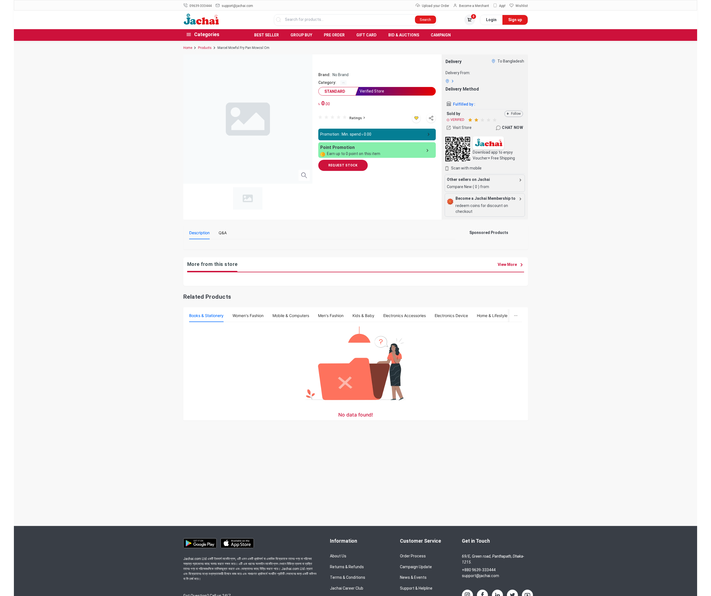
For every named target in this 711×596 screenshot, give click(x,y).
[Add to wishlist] (416, 118)
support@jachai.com (480, 575)
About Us (338, 556)
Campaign (441, 35)
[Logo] (201, 23)
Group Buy (301, 35)
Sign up (515, 20)
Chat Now (512, 127)
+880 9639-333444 (478, 570)
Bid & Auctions (403, 35)
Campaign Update (416, 567)
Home (187, 48)
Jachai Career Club (346, 588)
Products (205, 48)
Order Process (413, 556)
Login (491, 20)
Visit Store (462, 127)
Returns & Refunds (347, 567)
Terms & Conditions (347, 577)
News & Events (413, 577)
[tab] (199, 233)
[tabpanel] (322, 246)
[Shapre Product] (431, 118)
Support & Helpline (416, 588)
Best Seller (266, 35)
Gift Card (366, 35)
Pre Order (334, 35)
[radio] (320, 116)
